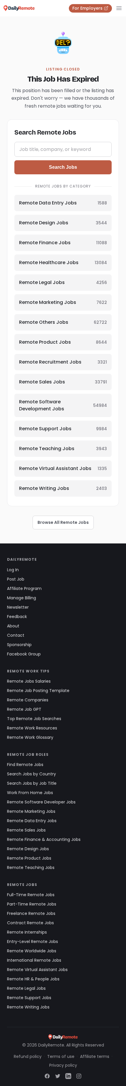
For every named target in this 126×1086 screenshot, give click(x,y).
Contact (15, 635)
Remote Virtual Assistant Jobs (37, 970)
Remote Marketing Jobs (31, 811)
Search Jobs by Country (31, 774)
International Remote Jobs (34, 960)
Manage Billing (21, 598)
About (13, 626)
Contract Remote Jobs (30, 923)
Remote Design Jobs (28, 849)
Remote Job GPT (24, 709)
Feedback (17, 616)
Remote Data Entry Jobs (32, 821)
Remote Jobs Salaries (29, 681)
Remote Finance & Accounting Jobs (44, 839)
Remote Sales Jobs (26, 830)
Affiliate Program (24, 588)
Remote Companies (27, 700)
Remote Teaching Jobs (31, 867)
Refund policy (28, 1056)
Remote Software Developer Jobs (41, 802)
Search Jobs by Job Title (32, 783)
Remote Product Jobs (29, 858)
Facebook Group (24, 654)
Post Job (15, 579)
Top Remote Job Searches (34, 719)
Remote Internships (27, 932)
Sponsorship (19, 645)
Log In (13, 570)
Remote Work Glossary (30, 737)
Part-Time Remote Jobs (31, 904)
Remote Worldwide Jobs (31, 951)
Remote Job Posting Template (38, 690)
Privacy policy (63, 1065)
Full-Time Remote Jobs (31, 895)
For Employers (87, 8)
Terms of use (60, 1056)
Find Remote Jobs (25, 764)
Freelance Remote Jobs (31, 913)
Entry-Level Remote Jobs (32, 941)
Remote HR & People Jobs (33, 979)
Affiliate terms (94, 1056)
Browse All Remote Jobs (63, 522)
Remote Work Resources (32, 728)
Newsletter (18, 607)
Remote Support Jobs (29, 998)
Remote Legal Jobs (26, 988)
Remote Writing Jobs (28, 1007)
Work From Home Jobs (30, 793)
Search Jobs (63, 167)
